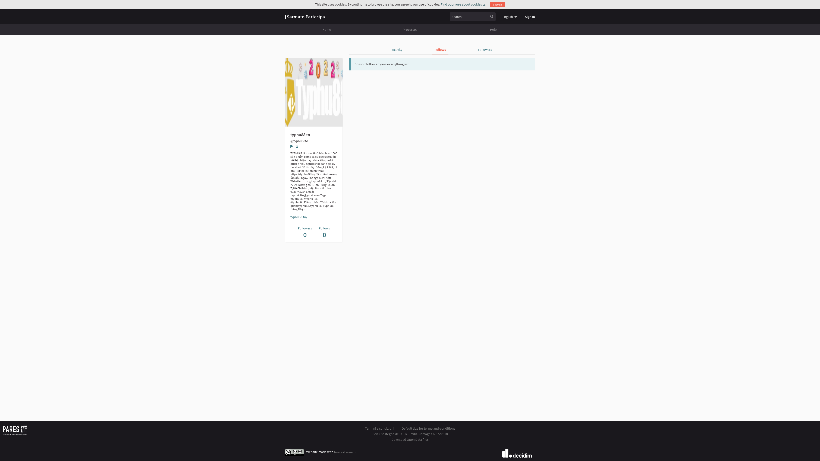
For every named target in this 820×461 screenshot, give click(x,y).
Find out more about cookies (463, 4)
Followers (485, 49)
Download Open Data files (410, 439)
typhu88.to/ (298, 217)
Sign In (530, 17)
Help (493, 29)
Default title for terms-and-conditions (428, 428)
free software (345, 452)
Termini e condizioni (379, 428)
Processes (410, 29)
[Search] (492, 16)
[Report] (291, 146)
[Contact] (297, 146)
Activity (397, 49)
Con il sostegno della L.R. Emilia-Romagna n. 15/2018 (410, 434)
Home (326, 29)
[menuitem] (510, 17)
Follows (440, 49)
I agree (497, 5)
